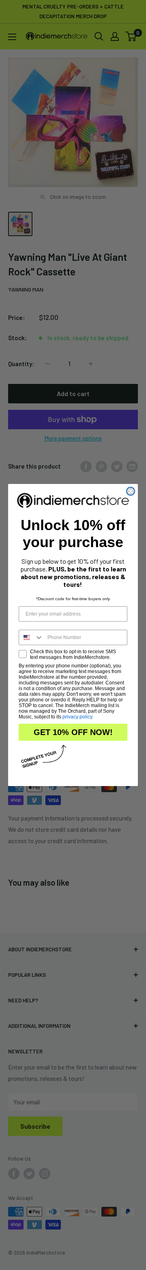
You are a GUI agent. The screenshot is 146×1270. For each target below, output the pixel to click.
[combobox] (31, 637)
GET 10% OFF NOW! (73, 732)
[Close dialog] (131, 491)
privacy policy (77, 717)
